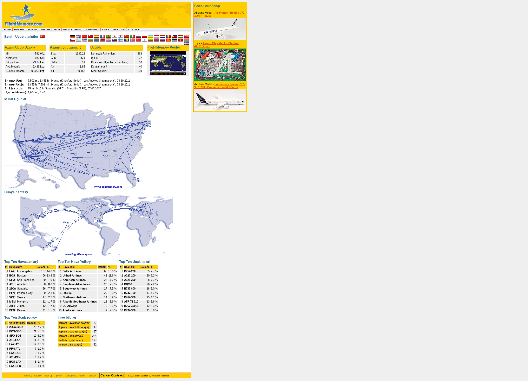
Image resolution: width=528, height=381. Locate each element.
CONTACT (133, 29)
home (27, 375)
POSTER (45, 29)
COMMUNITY (92, 29)
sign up (48, 375)
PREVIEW (19, 29)
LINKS (105, 29)
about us (70, 375)
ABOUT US (119, 29)
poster (59, 375)
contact (92, 375)
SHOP (56, 29)
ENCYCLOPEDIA (72, 29)
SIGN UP (32, 29)
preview (37, 375)
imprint (82, 375)
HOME (7, 29)
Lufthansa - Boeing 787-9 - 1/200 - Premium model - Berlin (219, 86)
